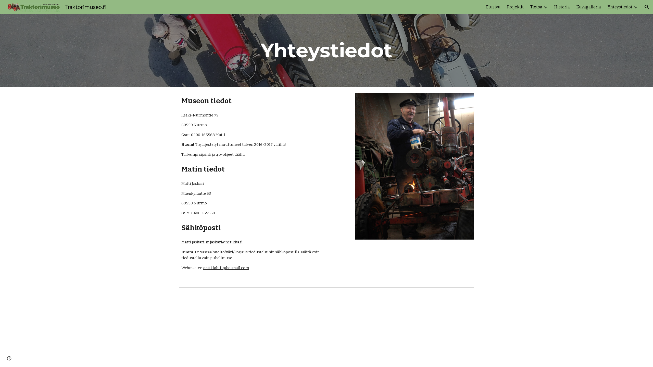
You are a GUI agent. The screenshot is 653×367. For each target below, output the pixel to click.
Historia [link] (562, 7)
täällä (239, 154)
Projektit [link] (515, 7)
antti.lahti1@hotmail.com (226, 268)
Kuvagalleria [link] (588, 7)
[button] (647, 7)
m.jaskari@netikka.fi (224, 242)
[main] (326, 50)
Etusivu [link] (493, 7)
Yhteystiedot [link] (620, 7)
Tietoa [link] (536, 7)
